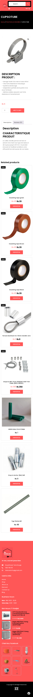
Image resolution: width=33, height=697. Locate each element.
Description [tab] (7, 122)
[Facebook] (28, 693)
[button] (9, 8)
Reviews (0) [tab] (18, 122)
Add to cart (17, 110)
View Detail (16, 206)
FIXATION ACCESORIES (13, 22)
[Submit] (10, 4)
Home (3, 22)
